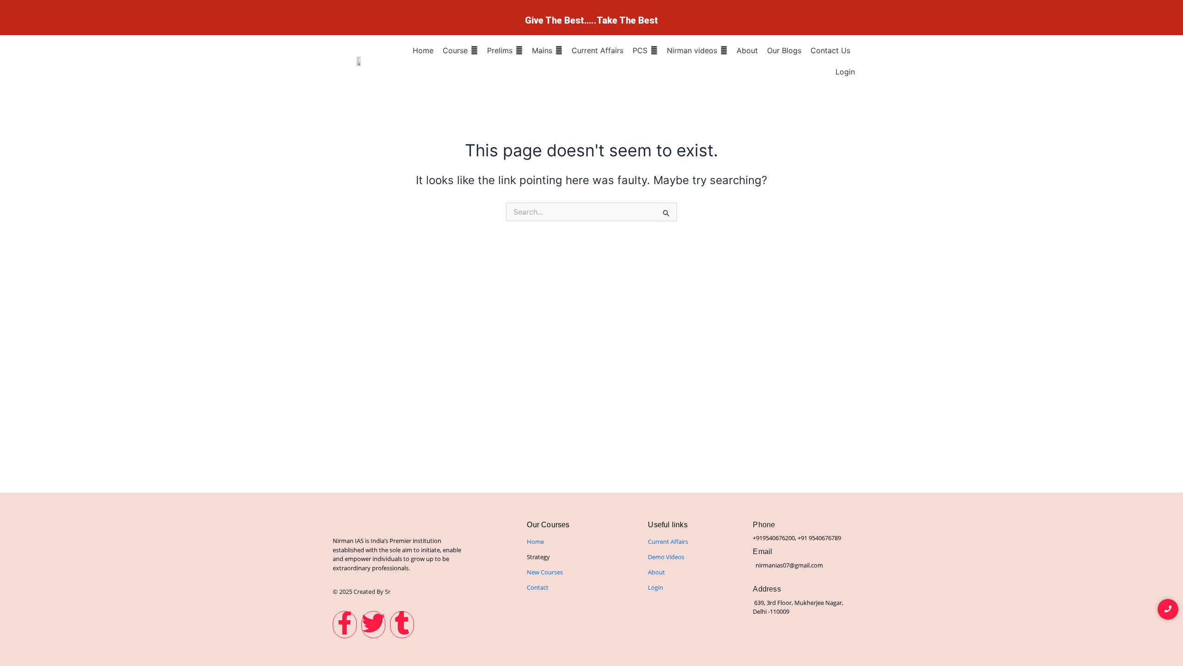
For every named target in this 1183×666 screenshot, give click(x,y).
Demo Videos (666, 557)
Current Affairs (668, 541)
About (656, 572)
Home (535, 541)
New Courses (545, 572)
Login (655, 587)
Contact (538, 587)
